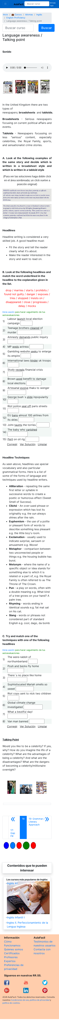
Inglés (39, 14)
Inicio (5, 14)
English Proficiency (15, 17)
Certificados (12, 953)
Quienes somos (13, 949)
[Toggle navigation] (5, 3)
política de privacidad (39, 1000)
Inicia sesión (8, 312)
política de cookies (11, 1003)
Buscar (46, 28)
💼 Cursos (16, 14)
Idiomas (29, 14)
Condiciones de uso (20, 1000)
